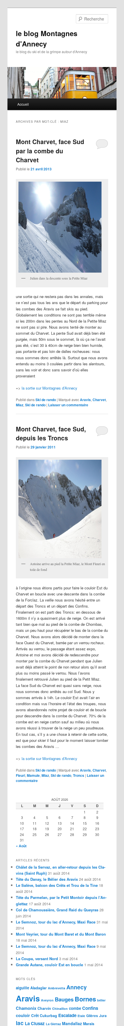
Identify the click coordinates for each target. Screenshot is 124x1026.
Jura (103, 1015)
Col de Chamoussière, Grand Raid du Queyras (57, 910)
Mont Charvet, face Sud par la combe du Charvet (50, 150)
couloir (23, 1015)
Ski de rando (45, 399)
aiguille (22, 987)
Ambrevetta (56, 988)
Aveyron (47, 1000)
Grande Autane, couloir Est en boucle (49, 964)
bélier (101, 1000)
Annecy (76, 987)
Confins (90, 1008)
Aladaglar (38, 987)
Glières (92, 1015)
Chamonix (26, 1008)
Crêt (35, 1015)
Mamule (33, 775)
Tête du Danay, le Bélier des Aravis (47, 879)
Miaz (19, 404)
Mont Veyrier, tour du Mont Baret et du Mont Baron (61, 934)
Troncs (78, 775)
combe (75, 1008)
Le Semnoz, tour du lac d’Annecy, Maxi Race (55, 922)
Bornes (85, 998)
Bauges (64, 999)
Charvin (44, 1008)
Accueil (23, 104)
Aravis (85, 399)
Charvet (99, 399)
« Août (21, 845)
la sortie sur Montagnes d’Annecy (49, 388)
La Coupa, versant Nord (37, 958)
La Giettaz (53, 1024)
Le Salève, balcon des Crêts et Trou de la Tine (57, 885)
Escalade (67, 1015)
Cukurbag (48, 1015)
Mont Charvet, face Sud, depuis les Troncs (51, 433)
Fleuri (20, 775)
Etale (81, 1016)
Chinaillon (60, 1008)
